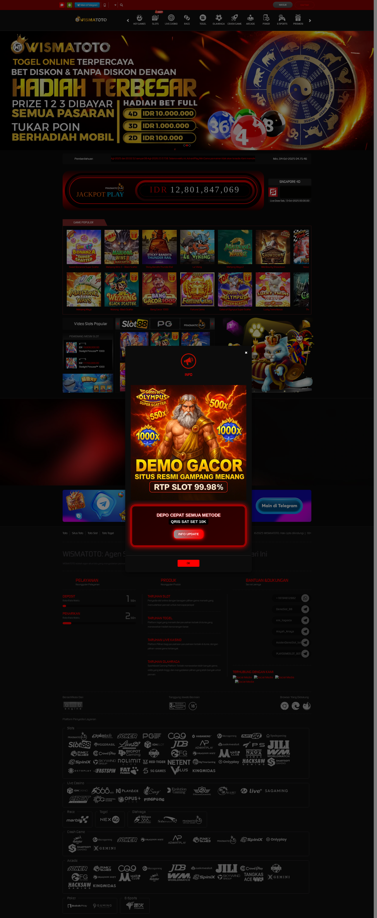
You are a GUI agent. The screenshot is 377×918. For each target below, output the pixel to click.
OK (188, 563)
